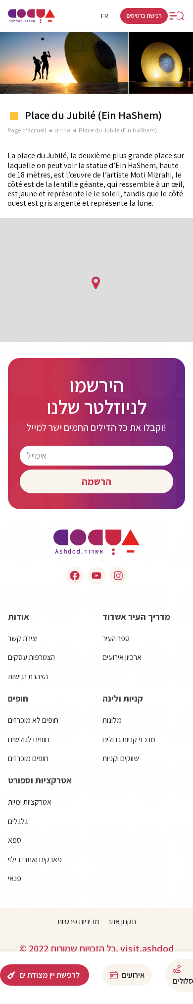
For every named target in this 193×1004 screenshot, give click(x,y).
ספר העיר (116, 638)
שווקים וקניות (120, 758)
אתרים (62, 130)
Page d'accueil (26, 130)
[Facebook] (75, 576)
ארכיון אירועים (122, 657)
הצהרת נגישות (28, 676)
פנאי (14, 878)
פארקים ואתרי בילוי (35, 859)
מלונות (112, 720)
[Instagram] (118, 576)
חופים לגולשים (28, 739)
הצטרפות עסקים (31, 657)
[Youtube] (96, 576)
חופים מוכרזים (28, 758)
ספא (14, 840)
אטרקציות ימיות (29, 802)
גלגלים (18, 821)
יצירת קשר (23, 638)
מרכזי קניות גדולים (128, 739)
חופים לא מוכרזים (33, 720)
